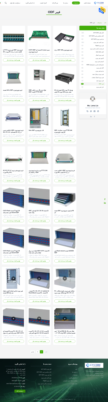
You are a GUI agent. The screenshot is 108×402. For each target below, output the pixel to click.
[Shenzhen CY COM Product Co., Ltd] (99, 3)
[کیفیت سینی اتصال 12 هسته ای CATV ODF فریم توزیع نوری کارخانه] (39, 37)
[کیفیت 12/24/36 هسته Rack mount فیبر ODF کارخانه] (64, 238)
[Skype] (87, 111)
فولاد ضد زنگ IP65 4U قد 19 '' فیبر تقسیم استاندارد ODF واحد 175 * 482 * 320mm (64, 333)
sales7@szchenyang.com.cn (14, 383)
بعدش (32, 351)
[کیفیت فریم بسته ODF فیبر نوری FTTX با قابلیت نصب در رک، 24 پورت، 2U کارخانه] (13, 37)
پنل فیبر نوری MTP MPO (45, 375)
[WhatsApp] (91, 111)
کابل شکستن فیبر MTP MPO (44, 372)
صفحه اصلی (87, 3)
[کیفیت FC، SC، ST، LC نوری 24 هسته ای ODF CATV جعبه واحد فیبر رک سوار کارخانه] (13, 318)
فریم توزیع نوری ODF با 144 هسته (12, 90)
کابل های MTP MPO (46, 369)
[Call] (98, 111)
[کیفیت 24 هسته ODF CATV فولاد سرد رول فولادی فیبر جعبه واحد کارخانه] (39, 238)
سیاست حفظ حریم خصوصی (70, 380)
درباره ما (65, 3)
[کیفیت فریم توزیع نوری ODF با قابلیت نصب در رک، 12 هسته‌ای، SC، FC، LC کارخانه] (13, 117)
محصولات (76, 3)
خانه (105, 22)
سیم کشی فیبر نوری (46, 378)
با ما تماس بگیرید (30, 3)
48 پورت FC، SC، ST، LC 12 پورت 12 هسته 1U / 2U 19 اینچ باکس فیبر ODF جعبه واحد (39, 333)
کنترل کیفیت (43, 3)
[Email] (94, 111)
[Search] (5, 3)
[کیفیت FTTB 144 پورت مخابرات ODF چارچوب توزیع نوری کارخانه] (64, 117)
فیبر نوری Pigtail (47, 380)
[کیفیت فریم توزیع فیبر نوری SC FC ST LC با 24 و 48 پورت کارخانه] (13, 158)
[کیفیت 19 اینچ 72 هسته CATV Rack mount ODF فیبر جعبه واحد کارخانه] (13, 198)
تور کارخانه (55, 3)
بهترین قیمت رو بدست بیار (64, 60)
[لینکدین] (106, 203)
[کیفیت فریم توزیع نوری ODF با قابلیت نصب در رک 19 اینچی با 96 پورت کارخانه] (64, 158)
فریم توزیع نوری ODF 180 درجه (63, 50)
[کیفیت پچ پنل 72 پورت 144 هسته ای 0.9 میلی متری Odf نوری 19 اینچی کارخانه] (64, 77)
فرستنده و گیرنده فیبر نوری (44, 383)
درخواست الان (20, 391)
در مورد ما (74, 372)
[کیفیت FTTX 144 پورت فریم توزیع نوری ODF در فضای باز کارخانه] (39, 158)
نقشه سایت (74, 383)
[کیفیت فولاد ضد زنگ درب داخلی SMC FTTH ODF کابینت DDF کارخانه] (39, 77)
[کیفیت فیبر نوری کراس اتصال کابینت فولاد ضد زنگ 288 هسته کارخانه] (13, 278)
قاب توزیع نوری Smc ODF (36, 130)
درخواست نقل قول (15, 3)
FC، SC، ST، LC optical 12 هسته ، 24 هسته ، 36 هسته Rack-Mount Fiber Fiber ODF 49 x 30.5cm (39, 293)
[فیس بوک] (106, 199)
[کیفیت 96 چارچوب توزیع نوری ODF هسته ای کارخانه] (64, 198)
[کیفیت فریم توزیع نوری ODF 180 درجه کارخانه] (64, 37)
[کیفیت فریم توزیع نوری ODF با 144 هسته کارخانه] (13, 77)
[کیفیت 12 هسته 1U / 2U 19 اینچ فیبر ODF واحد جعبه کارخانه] (39, 198)
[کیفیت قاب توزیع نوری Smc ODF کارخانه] (39, 117)
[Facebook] (94, 116)
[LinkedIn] (91, 116)
